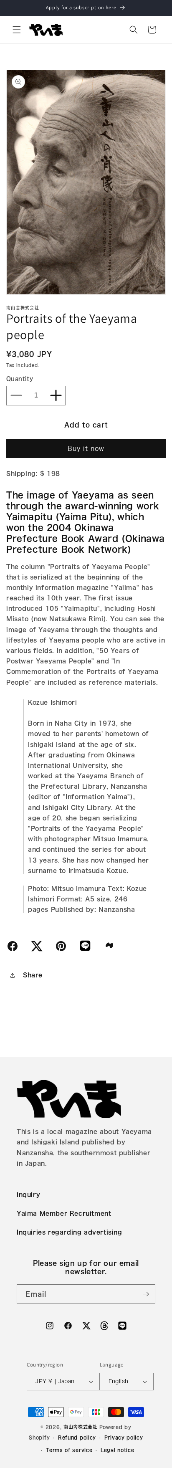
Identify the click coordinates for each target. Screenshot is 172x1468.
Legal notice (117, 1450)
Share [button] (33, 975)
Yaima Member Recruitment (64, 1213)
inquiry (28, 1194)
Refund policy (77, 1437)
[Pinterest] (61, 946)
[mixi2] (109, 945)
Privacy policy (123, 1437)
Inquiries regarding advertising (69, 1232)
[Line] (85, 945)
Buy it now (86, 448)
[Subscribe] (146, 1294)
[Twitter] (36, 946)
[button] (17, 29)
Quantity (19, 379)
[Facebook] (12, 946)
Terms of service (69, 1450)
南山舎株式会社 (80, 1427)
